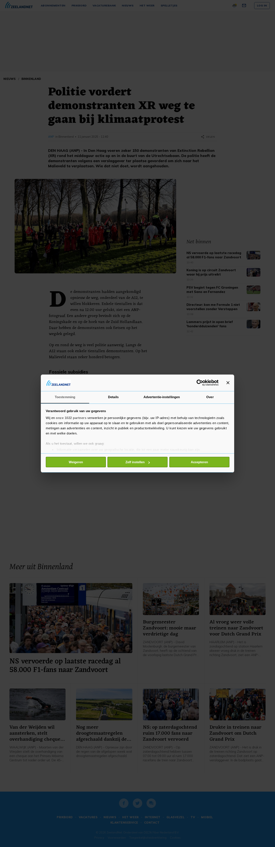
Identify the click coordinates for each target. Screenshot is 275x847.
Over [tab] (210, 397)
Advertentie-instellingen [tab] (162, 397)
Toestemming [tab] (65, 397)
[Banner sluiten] (227, 382)
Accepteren (199, 462)
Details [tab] (113, 397)
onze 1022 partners (71, 418)
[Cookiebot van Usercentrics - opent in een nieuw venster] (199, 382)
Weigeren (76, 462)
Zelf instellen (135, 462)
